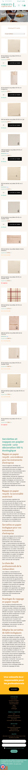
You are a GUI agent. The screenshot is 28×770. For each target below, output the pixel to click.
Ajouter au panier (14, 63)
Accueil (3, 17)
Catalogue (14, 708)
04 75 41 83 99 (8, 1)
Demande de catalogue (14, 727)
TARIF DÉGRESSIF (14, 729)
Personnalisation (14, 704)
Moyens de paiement (14, 715)
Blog (14, 705)
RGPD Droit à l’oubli (14, 730)
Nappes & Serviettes (21, 17)
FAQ (14, 726)
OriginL (12, 17)
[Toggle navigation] (19, 5)
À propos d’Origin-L (14, 700)
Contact (14, 707)
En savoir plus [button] (17, 763)
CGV (14, 714)
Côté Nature (14, 699)
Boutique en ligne (14, 702)
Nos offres (14, 719)
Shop (7, 17)
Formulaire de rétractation (14, 720)
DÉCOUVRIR (14, 689)
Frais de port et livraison (14, 717)
